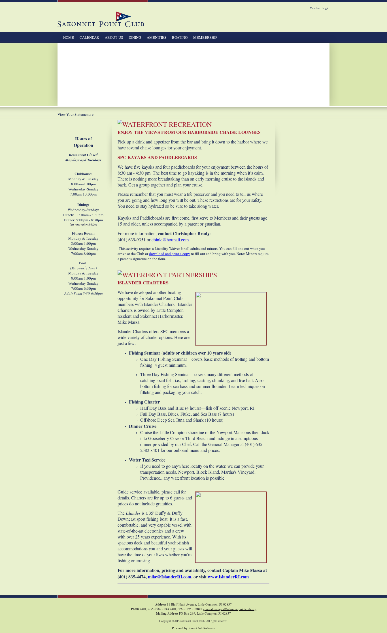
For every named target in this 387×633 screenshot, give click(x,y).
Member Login (319, 8)
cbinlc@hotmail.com (170, 240)
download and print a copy (169, 253)
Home (68, 37)
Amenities (156, 37)
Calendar (89, 37)
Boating (180, 37)
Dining (135, 37)
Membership (205, 37)
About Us (114, 37)
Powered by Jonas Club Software (193, 628)
